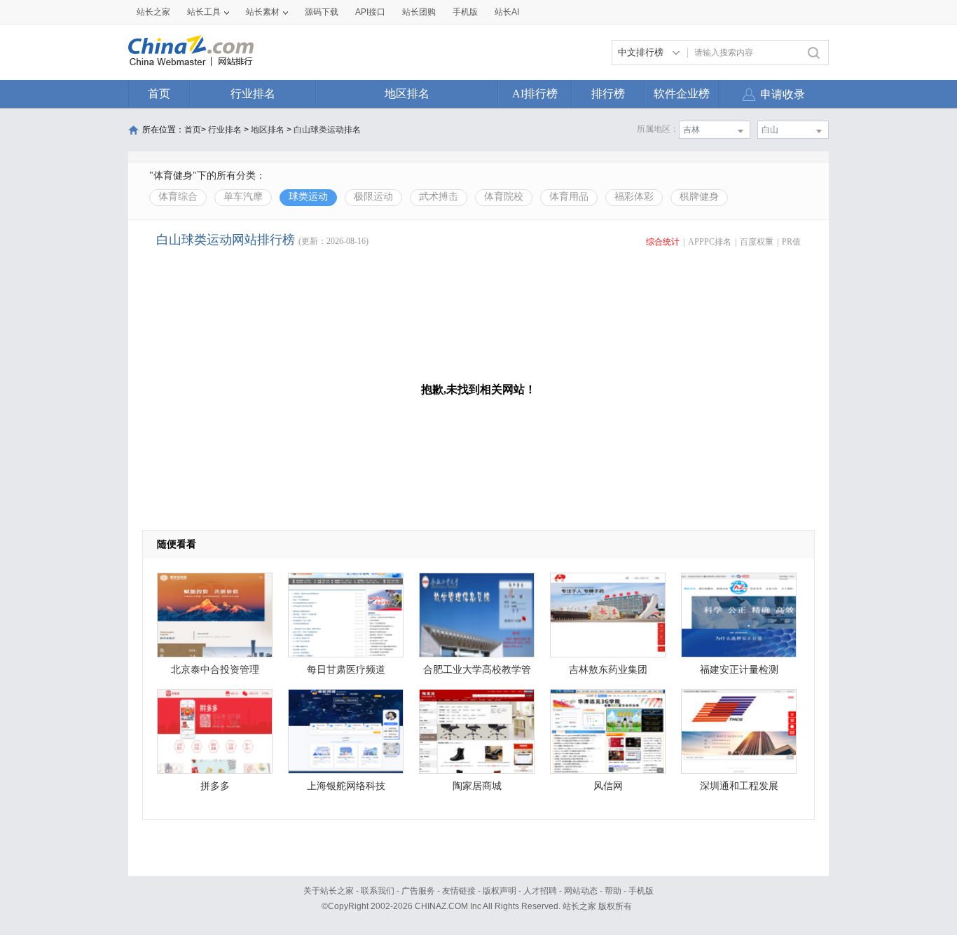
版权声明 (499, 891)
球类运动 (308, 196)
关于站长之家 (328, 891)
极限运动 (373, 196)
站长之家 (153, 12)
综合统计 (663, 242)
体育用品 (568, 196)
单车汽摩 (243, 196)
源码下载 (321, 12)
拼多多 (215, 786)
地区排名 (407, 94)
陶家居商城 (477, 786)
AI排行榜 (535, 94)
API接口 (370, 12)
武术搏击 (438, 196)
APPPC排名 (709, 242)
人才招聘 (540, 891)
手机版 (641, 891)
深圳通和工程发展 (739, 786)
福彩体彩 (634, 196)
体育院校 (503, 196)
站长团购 (419, 12)
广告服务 (418, 891)
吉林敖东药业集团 (608, 669)
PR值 (791, 242)
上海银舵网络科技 (346, 786)
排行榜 (608, 94)
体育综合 (178, 196)
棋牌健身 (699, 196)
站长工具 (204, 12)
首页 (159, 94)
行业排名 (252, 94)
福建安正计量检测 (739, 669)
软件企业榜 (682, 94)
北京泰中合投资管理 (215, 669)
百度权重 (756, 242)
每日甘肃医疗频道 (346, 669)
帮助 (613, 891)
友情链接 (459, 891)
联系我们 (377, 891)
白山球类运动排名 (327, 130)
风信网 (608, 786)
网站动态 (581, 891)
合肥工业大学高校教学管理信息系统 (477, 673)
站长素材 (263, 12)
